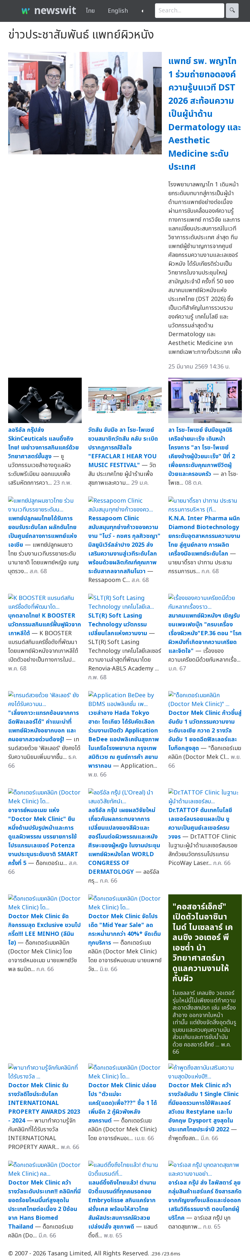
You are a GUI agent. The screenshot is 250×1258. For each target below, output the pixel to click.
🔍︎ (232, 10)
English (118, 11)
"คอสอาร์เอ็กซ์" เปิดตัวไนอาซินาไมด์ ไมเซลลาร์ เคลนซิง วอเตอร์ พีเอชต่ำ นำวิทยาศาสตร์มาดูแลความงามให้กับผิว (203, 943)
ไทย (90, 11)
